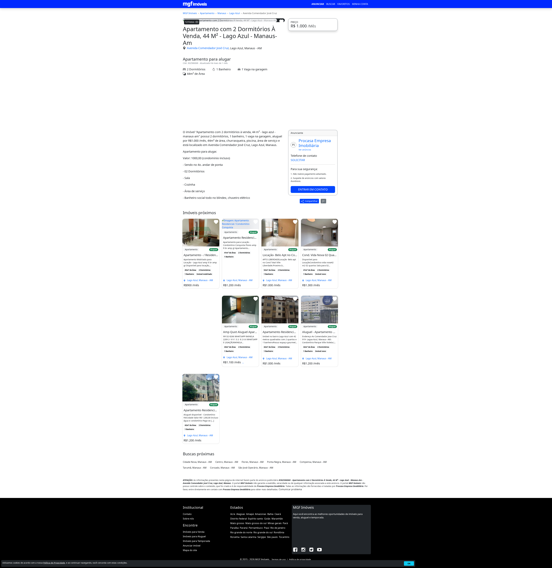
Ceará (278, 514)
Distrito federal (238, 518)
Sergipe (261, 537)
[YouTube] (319, 549)
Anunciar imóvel (191, 545)
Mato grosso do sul (256, 523)
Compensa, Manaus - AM (313, 462)
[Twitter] (311, 549)
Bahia (270, 514)
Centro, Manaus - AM (226, 462)
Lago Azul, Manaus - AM (246, 48)
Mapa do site (190, 550)
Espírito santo (255, 518)
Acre (232, 514)
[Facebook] (295, 549)
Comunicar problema (290, 489)
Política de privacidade (300, 559)
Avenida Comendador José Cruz (208, 48)
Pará (285, 523)
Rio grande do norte (241, 532)
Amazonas (260, 514)
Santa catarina (248, 537)
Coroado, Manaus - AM (222, 467)
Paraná (244, 527)
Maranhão (277, 518)
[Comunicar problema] (323, 201)
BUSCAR (330, 4)
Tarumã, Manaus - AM (195, 467)
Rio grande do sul (263, 532)
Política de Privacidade (54, 562)
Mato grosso (237, 523)
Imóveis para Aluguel (194, 536)
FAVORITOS (343, 4)
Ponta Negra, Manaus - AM (281, 462)
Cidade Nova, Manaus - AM (197, 462)
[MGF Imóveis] (195, 4)
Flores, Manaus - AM (253, 462)
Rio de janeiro (277, 527)
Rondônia (279, 532)
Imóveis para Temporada (196, 541)
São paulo (272, 537)
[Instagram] (303, 549)
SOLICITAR (298, 160)
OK (409, 563)
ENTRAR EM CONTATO (313, 189)
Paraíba (234, 527)
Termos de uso (279, 559)
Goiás (267, 518)
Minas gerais (275, 523)
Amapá (250, 514)
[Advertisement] (234, 103)
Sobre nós (188, 518)
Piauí (266, 527)
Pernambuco (256, 527)
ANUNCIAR (318, 4)
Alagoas (240, 514)
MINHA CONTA (360, 4)
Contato (187, 514)
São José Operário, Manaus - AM (255, 467)
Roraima (234, 537)
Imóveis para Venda (193, 531)
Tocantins (284, 537)
